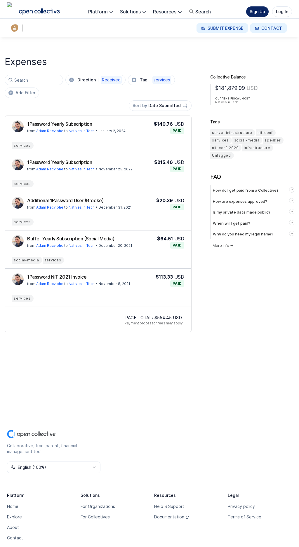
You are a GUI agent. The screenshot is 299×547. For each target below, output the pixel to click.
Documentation (169, 516)
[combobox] (160, 105)
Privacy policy (241, 506)
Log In (282, 11)
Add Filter (25, 92)
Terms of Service (244, 516)
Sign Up (257, 11)
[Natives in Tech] (16, 28)
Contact (15, 537)
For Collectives (95, 516)
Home (12, 506)
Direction (99, 79)
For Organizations (98, 506)
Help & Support (169, 506)
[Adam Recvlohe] (18, 126)
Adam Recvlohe (49, 131)
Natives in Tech (82, 131)
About (13, 527)
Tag (155, 79)
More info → (223, 245)
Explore (14, 516)
